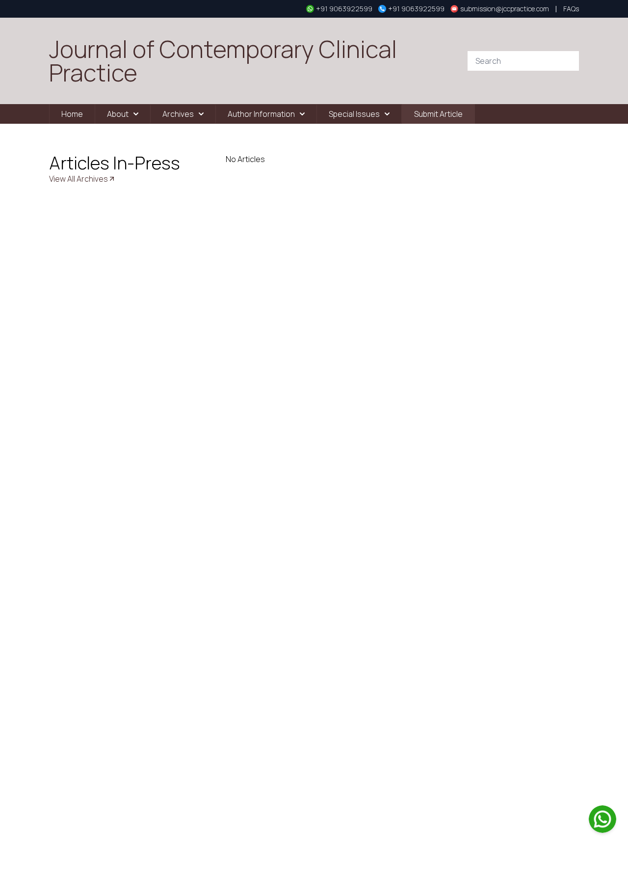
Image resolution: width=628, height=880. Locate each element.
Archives (178, 114)
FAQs (571, 8)
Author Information (261, 114)
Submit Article (438, 114)
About (118, 114)
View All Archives (78, 178)
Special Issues (354, 114)
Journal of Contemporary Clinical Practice (223, 60)
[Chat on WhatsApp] (602, 819)
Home (72, 114)
